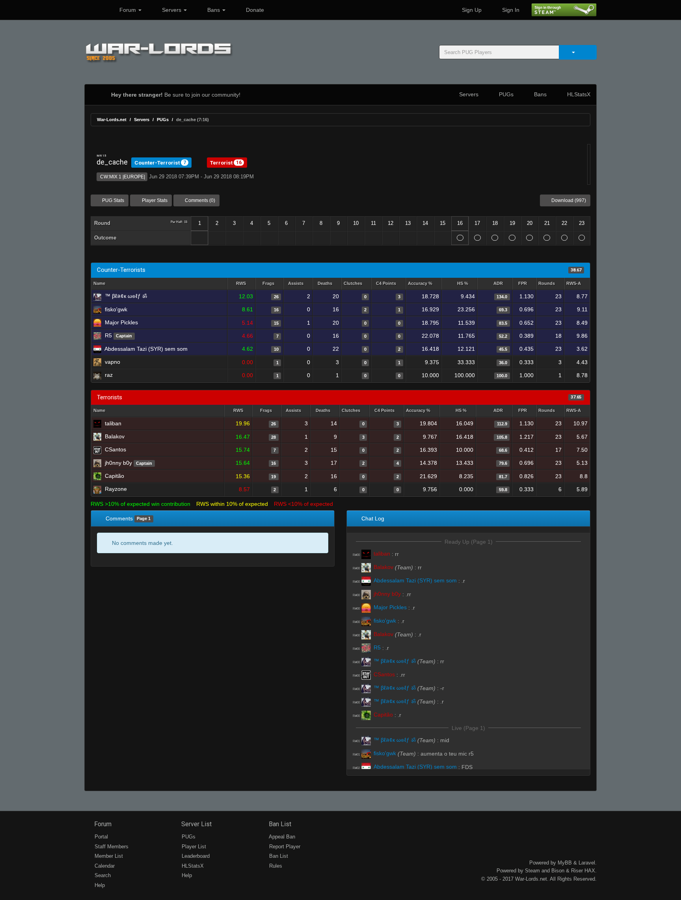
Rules (275, 866)
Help (99, 885)
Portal (100, 837)
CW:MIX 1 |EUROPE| (122, 177)
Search (102, 875)
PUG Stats (112, 200)
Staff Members (110, 846)
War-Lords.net (112, 119)
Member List (108, 856)
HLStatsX (578, 94)
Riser (577, 871)
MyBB (565, 863)
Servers (171, 10)
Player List (193, 846)
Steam (532, 871)
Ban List (279, 824)
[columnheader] (241, 284)
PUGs (505, 94)
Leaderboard (195, 856)
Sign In (510, 10)
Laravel (587, 863)
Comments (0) (199, 200)
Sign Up (471, 10)
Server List (196, 824)
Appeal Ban (281, 837)
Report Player (284, 846)
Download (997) (568, 200)
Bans (213, 10)
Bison (557, 871)
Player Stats (154, 200)
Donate (254, 10)
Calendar (104, 866)
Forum (128, 10)
